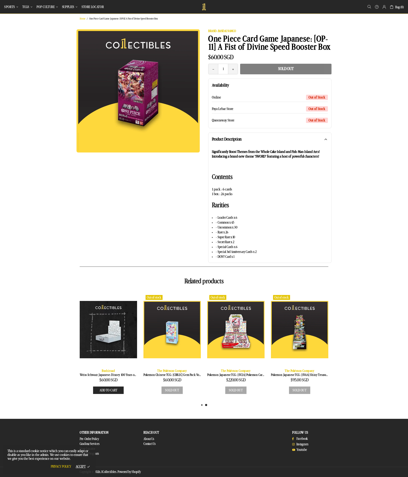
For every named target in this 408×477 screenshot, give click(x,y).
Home (82, 18)
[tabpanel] (236, 348)
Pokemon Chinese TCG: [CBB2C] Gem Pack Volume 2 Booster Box (172, 375)
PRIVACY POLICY (61, 466)
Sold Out (286, 69)
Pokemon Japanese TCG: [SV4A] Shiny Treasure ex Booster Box (299, 375)
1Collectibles (204, 7)
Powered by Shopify (129, 472)
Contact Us (149, 444)
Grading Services (90, 444)
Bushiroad (108, 371)
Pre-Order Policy (89, 439)
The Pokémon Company (172, 371)
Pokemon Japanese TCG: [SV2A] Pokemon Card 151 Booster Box (236, 375)
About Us (148, 439)
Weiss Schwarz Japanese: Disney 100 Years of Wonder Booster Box (108, 375)
